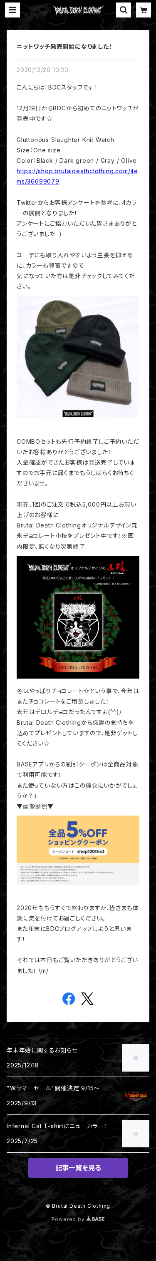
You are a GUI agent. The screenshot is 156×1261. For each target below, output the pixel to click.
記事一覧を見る (78, 1168)
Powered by (69, 1219)
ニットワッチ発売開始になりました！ (64, 46)
